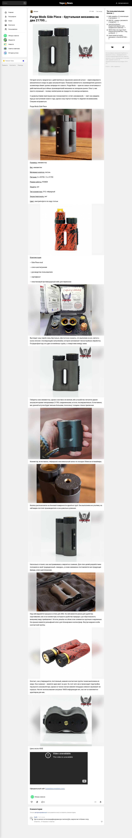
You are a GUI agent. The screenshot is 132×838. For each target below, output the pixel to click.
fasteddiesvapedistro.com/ (55, 789)
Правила (5, 65)
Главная (10, 12)
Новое (10, 21)
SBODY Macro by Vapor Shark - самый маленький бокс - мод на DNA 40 (117, 31)
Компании (11, 25)
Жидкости (11, 40)
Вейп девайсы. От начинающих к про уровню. (118, 17)
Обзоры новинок (13, 35)
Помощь (20, 65)
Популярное (12, 16)
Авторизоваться (123, 3)
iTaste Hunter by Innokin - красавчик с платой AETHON (118, 37)
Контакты (13, 65)
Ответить (37, 821)
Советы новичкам (14, 48)
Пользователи (12, 29)
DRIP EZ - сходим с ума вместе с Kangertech (118, 21)
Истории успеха (13, 53)
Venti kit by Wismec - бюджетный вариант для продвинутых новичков (117, 26)
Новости (11, 44)
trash (35, 817)
